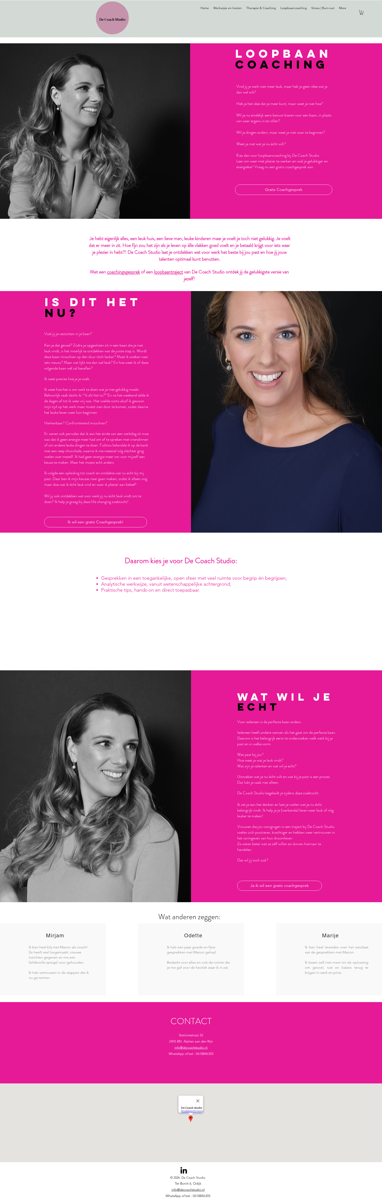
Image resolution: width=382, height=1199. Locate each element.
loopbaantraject (168, 271)
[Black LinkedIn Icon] (183, 1170)
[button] (361, 12)
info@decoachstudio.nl (191, 1047)
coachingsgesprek (123, 271)
